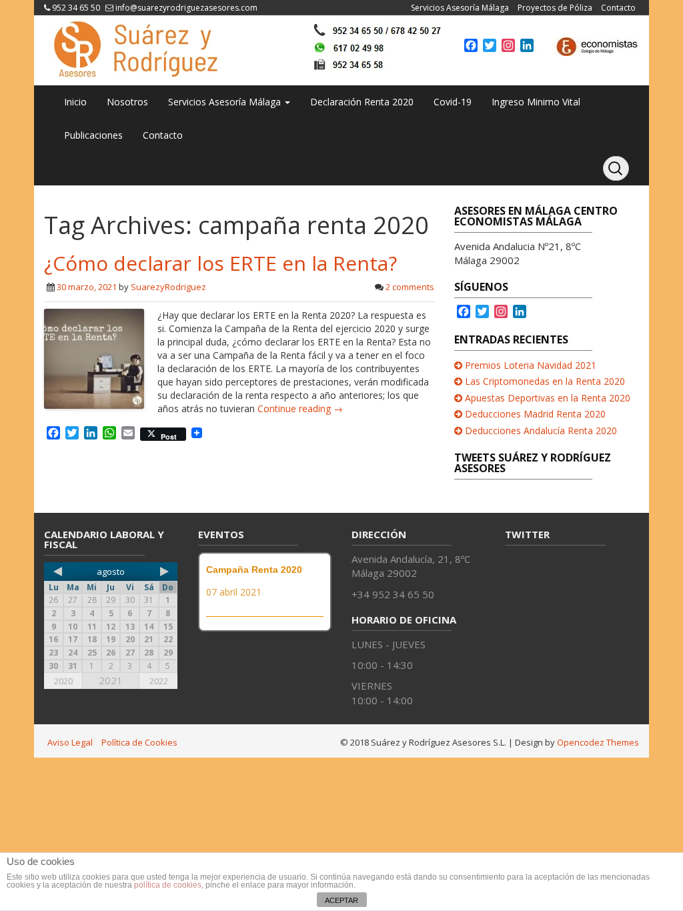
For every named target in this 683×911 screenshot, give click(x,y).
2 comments (410, 287)
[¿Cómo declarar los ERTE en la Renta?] (94, 357)
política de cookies (167, 885)
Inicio (75, 101)
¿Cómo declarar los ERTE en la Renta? (220, 263)
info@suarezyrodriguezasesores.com (186, 7)
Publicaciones (93, 135)
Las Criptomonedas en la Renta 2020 (545, 381)
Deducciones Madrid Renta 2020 (535, 413)
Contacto (618, 7)
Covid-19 (453, 101)
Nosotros (127, 101)
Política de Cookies (139, 742)
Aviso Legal (70, 742)
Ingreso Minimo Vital (536, 101)
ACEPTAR (341, 900)
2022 (158, 681)
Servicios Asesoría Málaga (460, 7)
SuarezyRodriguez (168, 287)
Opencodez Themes (598, 742)
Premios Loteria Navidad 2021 (530, 365)
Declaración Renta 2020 (362, 101)
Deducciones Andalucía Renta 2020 (541, 430)
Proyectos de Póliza (555, 7)
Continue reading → (300, 408)
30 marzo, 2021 (87, 287)
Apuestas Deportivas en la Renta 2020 (547, 397)
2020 (63, 681)
